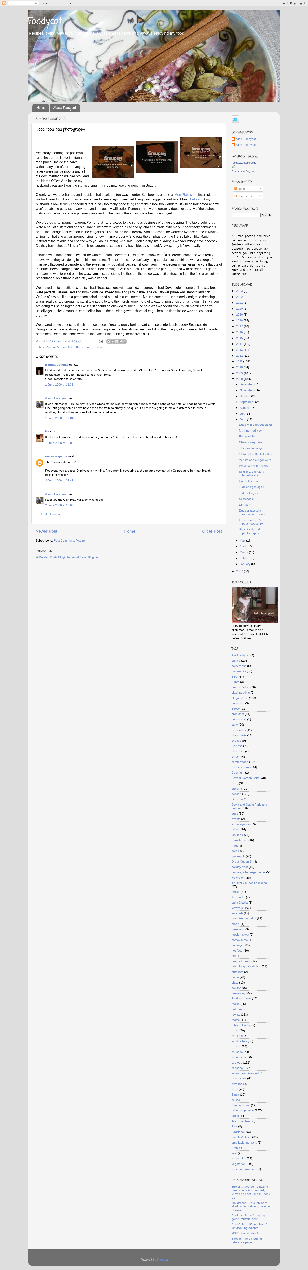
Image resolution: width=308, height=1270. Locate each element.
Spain (235, 1094)
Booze (236, 708)
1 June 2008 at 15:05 (59, 443)
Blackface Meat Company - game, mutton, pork (249, 1217)
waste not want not (244, 1169)
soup (235, 1089)
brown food (239, 719)
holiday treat (240, 867)
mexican (237, 929)
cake (235, 724)
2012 (240, 355)
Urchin (236, 1147)
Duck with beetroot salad (255, 424)
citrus (235, 756)
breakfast (238, 714)
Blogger (162, 1259)
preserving (239, 993)
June (243, 419)
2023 (240, 291)
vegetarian (239, 1164)
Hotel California (249, 481)
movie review (240, 934)
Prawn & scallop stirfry (253, 465)
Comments (244, 196)
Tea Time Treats (242, 1121)
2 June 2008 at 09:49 (59, 480)
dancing (237, 788)
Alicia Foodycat (56, 398)
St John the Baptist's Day (255, 454)
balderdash (239, 666)
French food (84, 347)
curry (235, 783)
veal (234, 1153)
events (236, 818)
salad (235, 1030)
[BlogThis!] (112, 341)
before (195, 199)
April (243, 546)
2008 (240, 379)
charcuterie (239, 735)
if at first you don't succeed (249, 882)
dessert (236, 794)
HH (47, 431)
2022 (240, 296)
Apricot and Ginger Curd (255, 460)
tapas (235, 1115)
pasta (235, 977)
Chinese (237, 746)
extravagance (241, 824)
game (235, 850)
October (245, 396)
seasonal (237, 1067)
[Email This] (108, 341)
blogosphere (240, 698)
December (247, 384)
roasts (236, 1019)
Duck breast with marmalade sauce (252, 512)
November (247, 390)
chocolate (238, 751)
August (245, 407)
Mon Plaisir (183, 194)
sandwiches (239, 1041)
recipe (236, 1004)
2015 (240, 338)
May (243, 540)
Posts (241, 188)
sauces (236, 1046)
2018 (240, 320)
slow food (238, 1084)
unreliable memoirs (244, 1142)
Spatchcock (246, 498)
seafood (237, 1062)
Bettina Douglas (56, 364)
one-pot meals (241, 961)
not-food (237, 950)
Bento (235, 681)
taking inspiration (243, 1110)
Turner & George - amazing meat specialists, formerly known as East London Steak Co (251, 1192)
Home (41, 108)
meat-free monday (244, 918)
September (247, 402)
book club (238, 703)
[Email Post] (100, 341)
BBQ (235, 676)
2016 (240, 332)
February (246, 558)
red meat (237, 1009)
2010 (240, 367)
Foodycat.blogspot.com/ (244, 162)
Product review (241, 998)
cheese (236, 740)
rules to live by (241, 1025)
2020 (240, 308)
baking (236, 660)
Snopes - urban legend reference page (247, 1240)
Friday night (247, 436)
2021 (240, 302)
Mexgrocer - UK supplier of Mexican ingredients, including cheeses (252, 1206)
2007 (240, 571)
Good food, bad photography (249, 531)
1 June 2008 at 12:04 (59, 418)
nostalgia (237, 945)
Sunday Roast (241, 1105)
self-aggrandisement (245, 1073)
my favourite (240, 939)
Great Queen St (242, 861)
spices (236, 1099)
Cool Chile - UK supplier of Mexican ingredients (249, 1226)
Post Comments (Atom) (69, 540)
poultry (236, 987)
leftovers (237, 907)
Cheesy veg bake (250, 442)
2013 (240, 349)
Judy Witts (238, 897)
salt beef (237, 1035)
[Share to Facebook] (120, 341)
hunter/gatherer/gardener (248, 872)
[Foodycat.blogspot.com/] (233, 167)
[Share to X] (116, 341)
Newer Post (46, 531)
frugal (235, 845)
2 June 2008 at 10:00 (59, 505)
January (245, 564)
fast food (237, 835)
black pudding (241, 692)
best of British (241, 687)
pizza (235, 982)
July (243, 413)
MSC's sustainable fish (246, 1233)
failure (236, 829)
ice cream (238, 877)
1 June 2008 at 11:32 (59, 384)
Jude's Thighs (248, 493)
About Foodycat (64, 108)
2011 (239, 361)
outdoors (237, 971)
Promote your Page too (243, 171)
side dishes (239, 1078)
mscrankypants (56, 456)
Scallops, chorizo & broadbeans (251, 473)
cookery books (241, 767)
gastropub (238, 856)
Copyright (238, 772)
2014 (240, 344)
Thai (234, 1126)
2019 (240, 314)
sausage (237, 1051)
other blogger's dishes (246, 966)
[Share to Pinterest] (124, 341)
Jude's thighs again (252, 487)
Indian (236, 892)
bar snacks (239, 671)
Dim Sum (245, 504)
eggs (235, 813)
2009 (240, 373)
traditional (238, 1131)
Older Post (212, 531)
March (244, 552)
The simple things (251, 448)
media (236, 924)
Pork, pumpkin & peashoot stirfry (251, 521)
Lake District (240, 902)
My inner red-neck (251, 430)
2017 (240, 326)
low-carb (237, 913)
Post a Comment (52, 514)
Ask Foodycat (241, 655)
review (98, 347)
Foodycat (45, 21)
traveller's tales (241, 1137)
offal (234, 955)
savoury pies (240, 1057)
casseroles (239, 730)
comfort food (240, 761)
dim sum (237, 799)
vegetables (239, 1158)
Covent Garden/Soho (60, 347)
